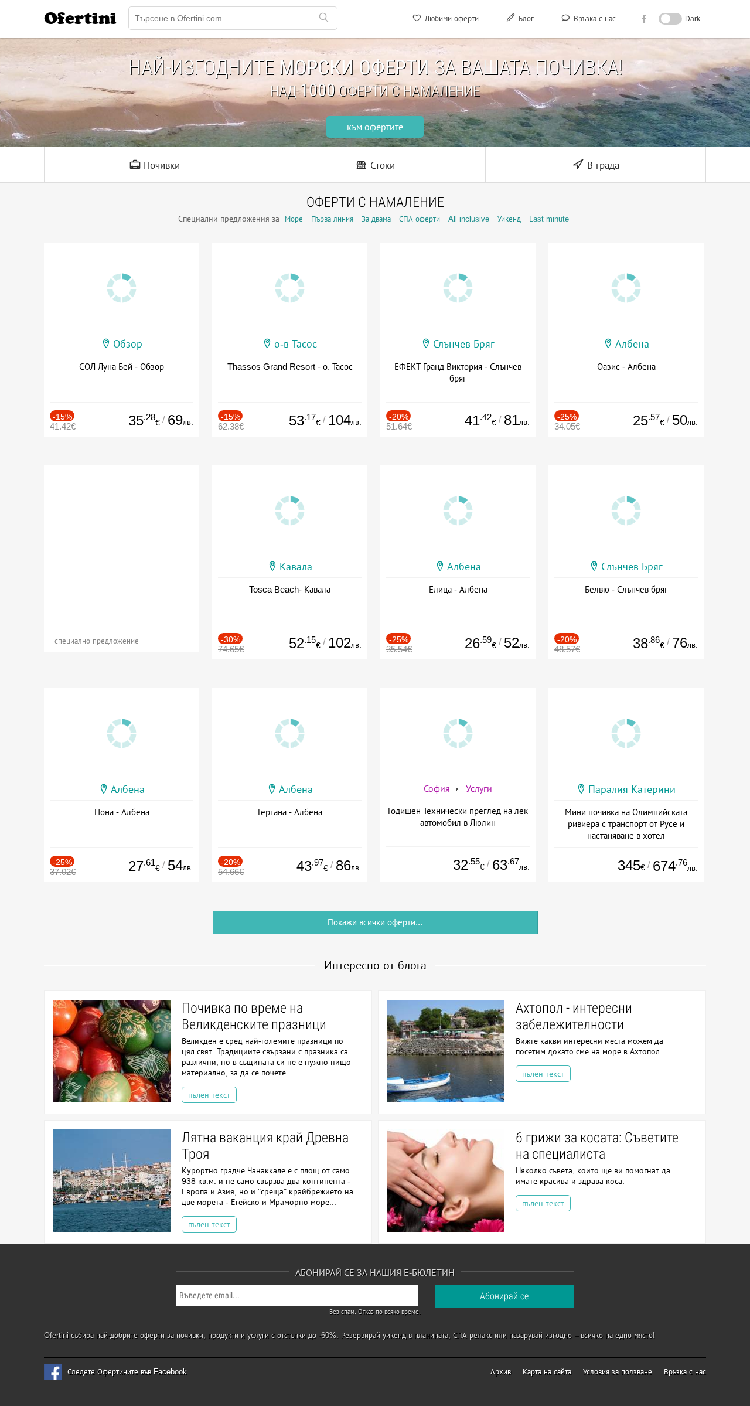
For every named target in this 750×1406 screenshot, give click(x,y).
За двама (376, 219)
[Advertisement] (121, 538)
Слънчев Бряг (464, 344)
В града (601, 165)
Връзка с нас (593, 18)
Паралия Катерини (632, 789)
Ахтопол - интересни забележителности (574, 1016)
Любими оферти (450, 18)
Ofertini (80, 18)
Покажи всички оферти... (375, 922)
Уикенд (509, 219)
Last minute (549, 219)
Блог (525, 18)
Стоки (381, 165)
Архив (500, 1371)
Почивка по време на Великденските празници (254, 1016)
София (437, 789)
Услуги (479, 789)
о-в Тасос (295, 344)
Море (294, 219)
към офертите (375, 127)
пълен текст (209, 1094)
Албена (632, 344)
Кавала (295, 567)
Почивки (160, 165)
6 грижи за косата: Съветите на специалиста (597, 1145)
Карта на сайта (547, 1371)
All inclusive (468, 219)
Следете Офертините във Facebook (127, 1371)
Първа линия (332, 219)
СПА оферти (419, 219)
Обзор (127, 344)
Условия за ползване (617, 1371)
